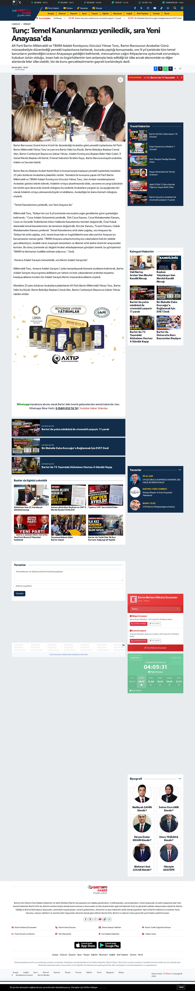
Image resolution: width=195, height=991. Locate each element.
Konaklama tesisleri (24, 975)
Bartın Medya (43, 975)
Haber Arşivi (151, 934)
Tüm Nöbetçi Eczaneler (156, 648)
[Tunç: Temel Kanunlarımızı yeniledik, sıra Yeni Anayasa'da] (68, 108)
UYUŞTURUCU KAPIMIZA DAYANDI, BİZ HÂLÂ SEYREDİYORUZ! (162, 481)
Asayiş (51, 14)
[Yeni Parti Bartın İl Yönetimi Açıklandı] (31, 525)
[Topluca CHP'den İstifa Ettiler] (105, 495)
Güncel (62, 14)
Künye (99, 8)
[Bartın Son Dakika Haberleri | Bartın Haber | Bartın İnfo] (22, 13)
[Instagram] (95, 919)
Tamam (181, 987)
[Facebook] (85, 919)
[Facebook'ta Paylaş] (155, 69)
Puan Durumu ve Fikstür (25, 934)
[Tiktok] (105, 919)
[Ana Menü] (181, 8)
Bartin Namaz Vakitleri (111, 927)
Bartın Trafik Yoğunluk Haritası (158, 927)
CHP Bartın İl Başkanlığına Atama (159, 507)
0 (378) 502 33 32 (140, 641)
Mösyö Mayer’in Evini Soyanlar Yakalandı (157, 494)
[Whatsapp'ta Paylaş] (165, 69)
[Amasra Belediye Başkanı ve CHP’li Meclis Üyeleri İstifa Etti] (68, 495)
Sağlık (129, 14)
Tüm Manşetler (64, 934)
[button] (178, 78)
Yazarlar (84, 8)
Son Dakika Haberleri (110, 934)
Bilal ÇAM (148, 476)
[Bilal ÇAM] (135, 479)
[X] (90, 919)
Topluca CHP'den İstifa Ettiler (103, 507)
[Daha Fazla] (170, 69)
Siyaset (73, 14)
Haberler (16, 24)
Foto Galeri (53, 8)
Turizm (156, 14)
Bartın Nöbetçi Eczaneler (25, 927)
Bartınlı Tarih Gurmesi (155, 489)
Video (70, 8)
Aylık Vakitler (137, 691)
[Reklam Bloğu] (68, 334)
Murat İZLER (149, 503)
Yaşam (95, 14)
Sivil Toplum (142, 14)
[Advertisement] (68, 383)
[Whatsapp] (109, 919)
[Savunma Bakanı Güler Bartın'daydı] (68, 525)
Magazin (110, 972)
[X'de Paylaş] (160, 69)
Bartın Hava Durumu (67, 927)
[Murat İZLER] (135, 505)
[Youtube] (100, 919)
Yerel (166, 14)
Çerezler (102, 987)
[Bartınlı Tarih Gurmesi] (135, 492)
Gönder (20, 593)
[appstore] (85, 945)
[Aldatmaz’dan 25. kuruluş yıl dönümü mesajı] (31, 495)
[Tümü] (180, 470)
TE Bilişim (167, 974)
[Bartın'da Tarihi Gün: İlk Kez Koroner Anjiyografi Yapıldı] (105, 525)
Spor (84, 14)
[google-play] (109, 945)
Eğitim (105, 14)
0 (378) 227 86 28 (140, 624)
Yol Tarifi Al (155, 624)
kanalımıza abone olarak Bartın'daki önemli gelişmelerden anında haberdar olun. (75, 404)
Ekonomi (117, 14)
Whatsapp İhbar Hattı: (53, 408)
